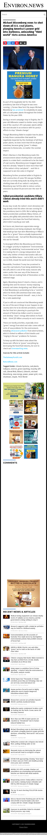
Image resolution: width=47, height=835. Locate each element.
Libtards (27, 371)
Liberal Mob (11, 371)
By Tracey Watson (23, 685)
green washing (24, 369)
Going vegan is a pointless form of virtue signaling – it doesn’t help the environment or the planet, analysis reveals (27, 670)
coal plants (34, 366)
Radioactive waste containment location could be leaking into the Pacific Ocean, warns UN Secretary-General (27, 710)
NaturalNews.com (10, 362)
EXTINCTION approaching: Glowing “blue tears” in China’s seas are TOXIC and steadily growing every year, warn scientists (27, 761)
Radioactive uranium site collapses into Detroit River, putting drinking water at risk (27, 743)
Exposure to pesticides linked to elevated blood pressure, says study (25, 810)
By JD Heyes (22, 664)
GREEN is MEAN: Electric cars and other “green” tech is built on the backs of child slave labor (25, 649)
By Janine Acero (22, 704)
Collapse (6, 369)
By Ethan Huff (22, 622)
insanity (34, 369)
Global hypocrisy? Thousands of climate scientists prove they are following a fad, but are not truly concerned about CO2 (26, 681)
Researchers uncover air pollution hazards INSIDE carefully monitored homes (26, 701)
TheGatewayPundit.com (12, 357)
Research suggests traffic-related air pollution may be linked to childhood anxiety (27, 627)
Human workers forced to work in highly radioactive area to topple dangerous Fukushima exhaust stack (25, 691)
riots (40, 374)
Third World (22, 377)
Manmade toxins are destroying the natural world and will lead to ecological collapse (26, 751)
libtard (20, 371)
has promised (18, 110)
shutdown (7, 377)
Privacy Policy (23, 827)
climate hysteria (22, 366)
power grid (33, 374)
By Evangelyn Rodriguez (24, 813)
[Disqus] (23, 493)
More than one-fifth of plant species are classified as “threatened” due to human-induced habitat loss (25, 721)
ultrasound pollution (19, 331)
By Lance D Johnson (23, 775)
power (25, 374)
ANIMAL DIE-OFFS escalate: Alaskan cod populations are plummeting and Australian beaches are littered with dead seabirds (26, 771)
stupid (14, 377)
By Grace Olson (23, 631)
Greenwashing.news (19, 348)
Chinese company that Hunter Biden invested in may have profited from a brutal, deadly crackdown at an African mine (27, 660)
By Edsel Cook (22, 714)
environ (14, 369)
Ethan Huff (16, 39)
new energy (17, 374)
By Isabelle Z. (22, 746)
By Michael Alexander (24, 725)
